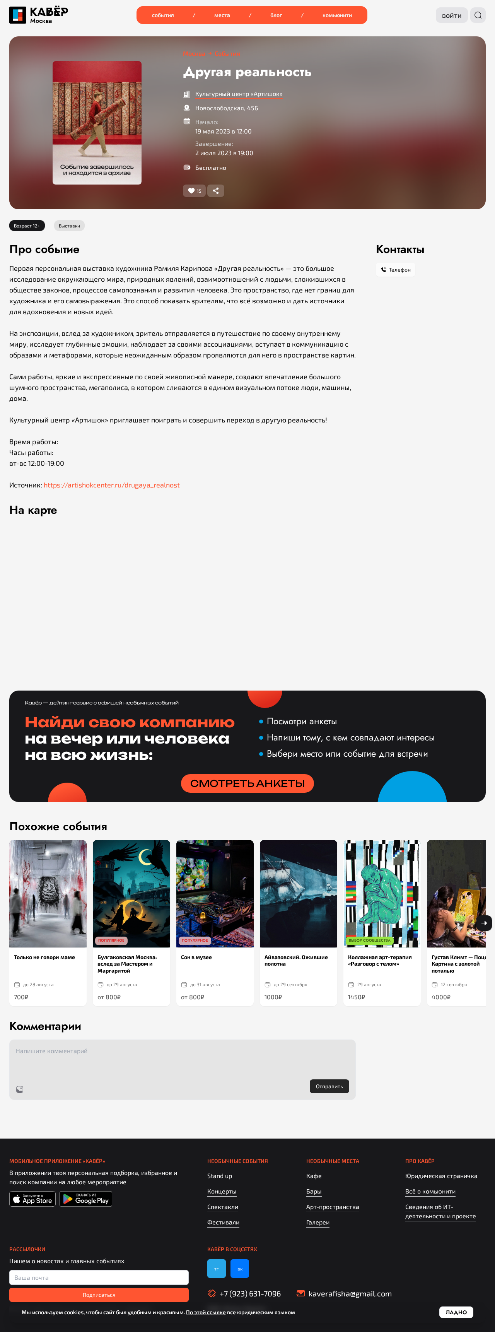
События (163, 15)
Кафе (314, 1175)
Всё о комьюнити (430, 1191)
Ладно (456, 1312)
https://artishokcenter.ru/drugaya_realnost (112, 484)
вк (239, 1268)
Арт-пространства (332, 1206)
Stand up (219, 1175)
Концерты (222, 1191)
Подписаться (99, 1294)
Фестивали (223, 1222)
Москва (41, 21)
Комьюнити (337, 15)
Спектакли (222, 1206)
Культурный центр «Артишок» (239, 93)
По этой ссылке (206, 1312)
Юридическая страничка (441, 1175)
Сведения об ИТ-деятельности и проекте (440, 1211)
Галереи (317, 1222)
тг (216, 1268)
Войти (452, 15)
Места (222, 15)
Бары (314, 1191)
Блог (276, 15)
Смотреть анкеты (247, 783)
